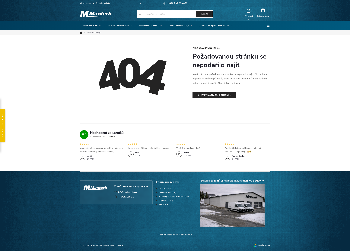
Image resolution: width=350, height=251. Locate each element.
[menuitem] (92, 26)
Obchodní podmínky (104, 3)
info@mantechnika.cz (127, 192)
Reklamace (163, 204)
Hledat (204, 14)
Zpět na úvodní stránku (216, 95)
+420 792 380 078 (126, 197)
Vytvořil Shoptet (264, 245)
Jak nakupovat (85, 3)
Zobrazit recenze (108, 136)
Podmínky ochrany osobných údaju (174, 196)
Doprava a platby (166, 200)
